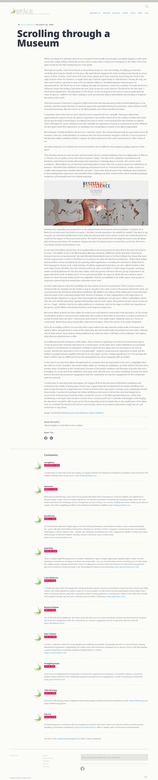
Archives (46, 766)
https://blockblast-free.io (54, 623)
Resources (116, 13)
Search (147, 6)
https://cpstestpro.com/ (115, 596)
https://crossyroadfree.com (55, 652)
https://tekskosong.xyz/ (138, 700)
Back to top (146, 777)
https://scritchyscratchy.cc (85, 727)
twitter (51, 438)
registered (61, 738)
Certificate (106, 13)
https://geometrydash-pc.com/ (126, 567)
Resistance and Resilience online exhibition (85, 412)
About (140, 13)
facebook (45, 438)
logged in (74, 738)
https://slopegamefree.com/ (119, 505)
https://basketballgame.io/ (86, 475)
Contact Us (14, 755)
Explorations (48, 758)
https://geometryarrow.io (54, 679)
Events (132, 13)
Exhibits (125, 13)
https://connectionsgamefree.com (58, 537)
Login (146, 13)
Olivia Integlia (28, 24)
